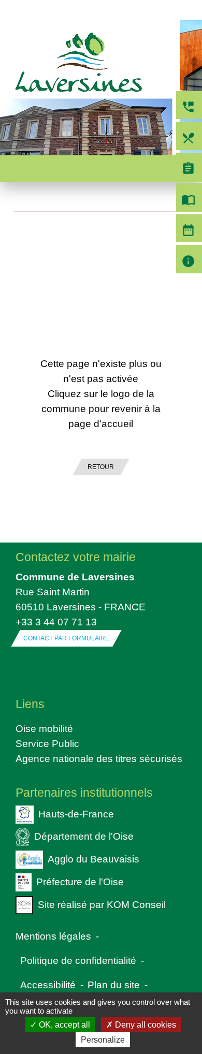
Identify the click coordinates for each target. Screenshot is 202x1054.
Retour (101, 467)
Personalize (103, 1039)
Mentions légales (53, 936)
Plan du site (114, 984)
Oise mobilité (44, 728)
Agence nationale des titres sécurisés (99, 758)
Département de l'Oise (84, 836)
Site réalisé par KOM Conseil (102, 904)
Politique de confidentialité (78, 960)
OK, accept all (63, 1024)
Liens (30, 704)
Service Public (47, 743)
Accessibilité (48, 984)
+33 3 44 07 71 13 (56, 621)
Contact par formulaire (66, 638)
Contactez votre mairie (76, 557)
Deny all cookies (144, 1024)
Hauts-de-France (76, 813)
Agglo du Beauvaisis (93, 859)
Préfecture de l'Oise (80, 881)
